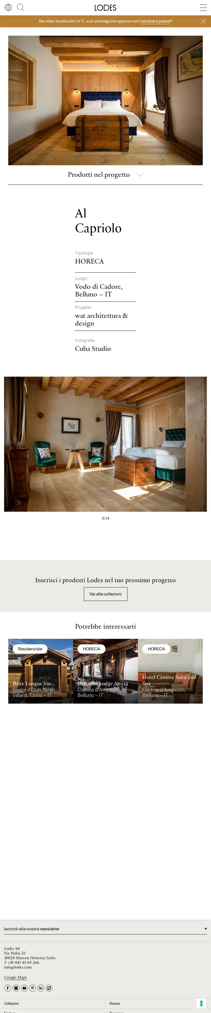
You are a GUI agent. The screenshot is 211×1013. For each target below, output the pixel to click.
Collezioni (11, 1003)
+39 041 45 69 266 (23, 963)
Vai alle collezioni (106, 594)
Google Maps (15, 978)
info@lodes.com (18, 968)
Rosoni (115, 1003)
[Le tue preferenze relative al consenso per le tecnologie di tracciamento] (201, 1003)
